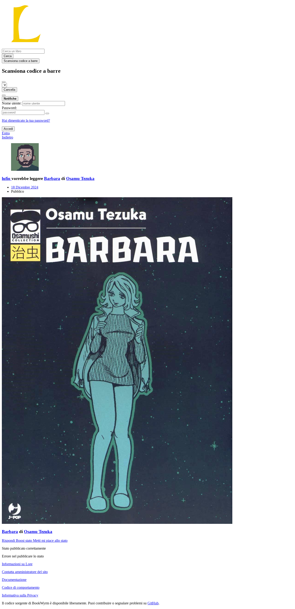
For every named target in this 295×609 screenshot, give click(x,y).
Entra (6, 133)
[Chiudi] (4, 82)
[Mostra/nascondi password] (47, 113)
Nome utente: (11, 103)
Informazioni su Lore (17, 564)
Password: (9, 108)
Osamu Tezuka (80, 178)
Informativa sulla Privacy (20, 595)
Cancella (9, 89)
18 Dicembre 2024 (24, 187)
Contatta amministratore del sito (25, 572)
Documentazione (14, 580)
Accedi (8, 128)
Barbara (52, 178)
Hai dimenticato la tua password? (26, 120)
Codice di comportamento (20, 587)
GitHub (153, 603)
